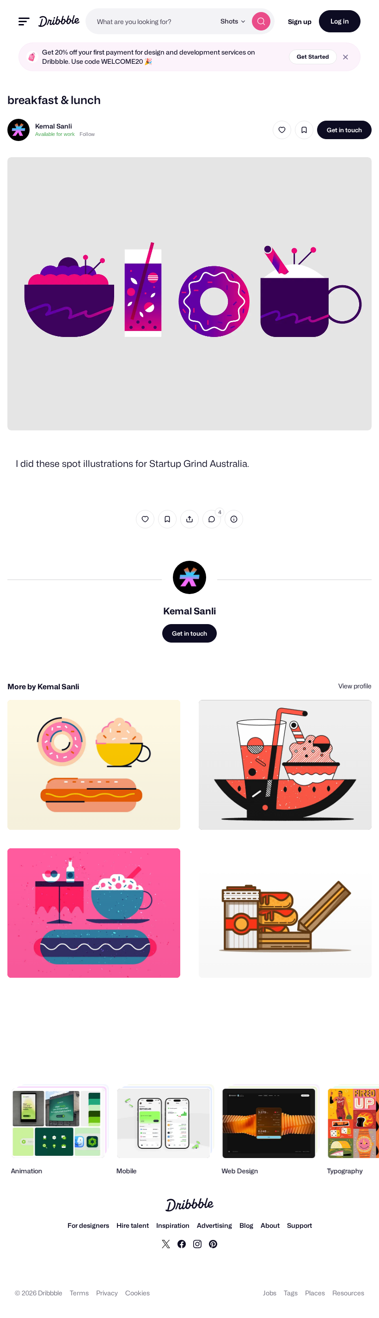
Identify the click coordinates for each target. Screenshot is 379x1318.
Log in (339, 21)
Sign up (300, 21)
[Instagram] (197, 1243)
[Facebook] (181, 1243)
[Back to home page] (58, 21)
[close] (345, 57)
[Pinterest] (213, 1243)
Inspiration (173, 1225)
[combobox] (150, 21)
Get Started (313, 56)
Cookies (137, 1293)
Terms (79, 1293)
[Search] (261, 21)
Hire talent (132, 1225)
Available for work (55, 134)
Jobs (269, 1293)
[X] (166, 1243)
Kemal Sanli (53, 126)
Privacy (107, 1293)
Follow (87, 134)
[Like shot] (282, 130)
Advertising (214, 1225)
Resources (348, 1293)
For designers (88, 1225)
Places (315, 1293)
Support (299, 1225)
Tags (291, 1293)
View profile (355, 686)
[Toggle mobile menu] (24, 21)
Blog (246, 1225)
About (270, 1225)
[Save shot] (304, 130)
